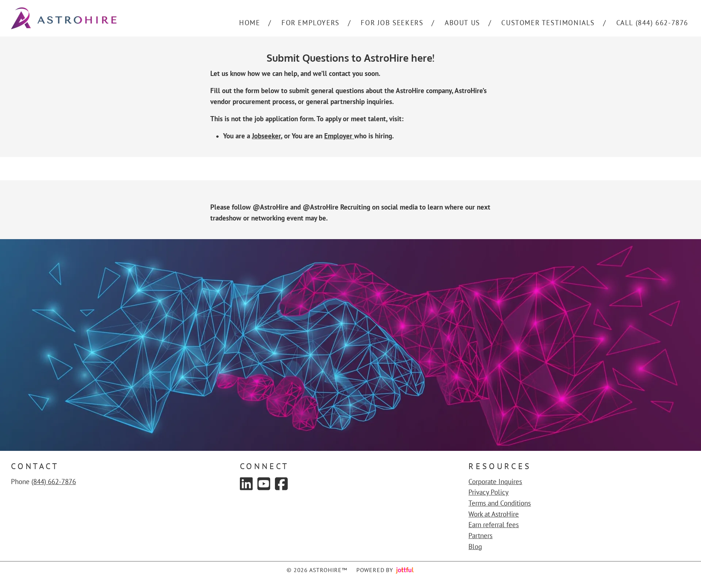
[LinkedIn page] (246, 483)
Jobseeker (266, 135)
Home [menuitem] (249, 22)
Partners (480, 535)
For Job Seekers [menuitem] (392, 22)
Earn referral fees (493, 524)
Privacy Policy (488, 492)
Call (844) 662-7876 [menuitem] (652, 22)
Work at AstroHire (493, 514)
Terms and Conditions (499, 503)
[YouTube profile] (263, 483)
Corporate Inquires (495, 481)
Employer (339, 135)
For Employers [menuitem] (310, 22)
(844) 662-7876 (53, 481)
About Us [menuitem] (462, 22)
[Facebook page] (281, 483)
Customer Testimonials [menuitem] (548, 22)
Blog (475, 546)
